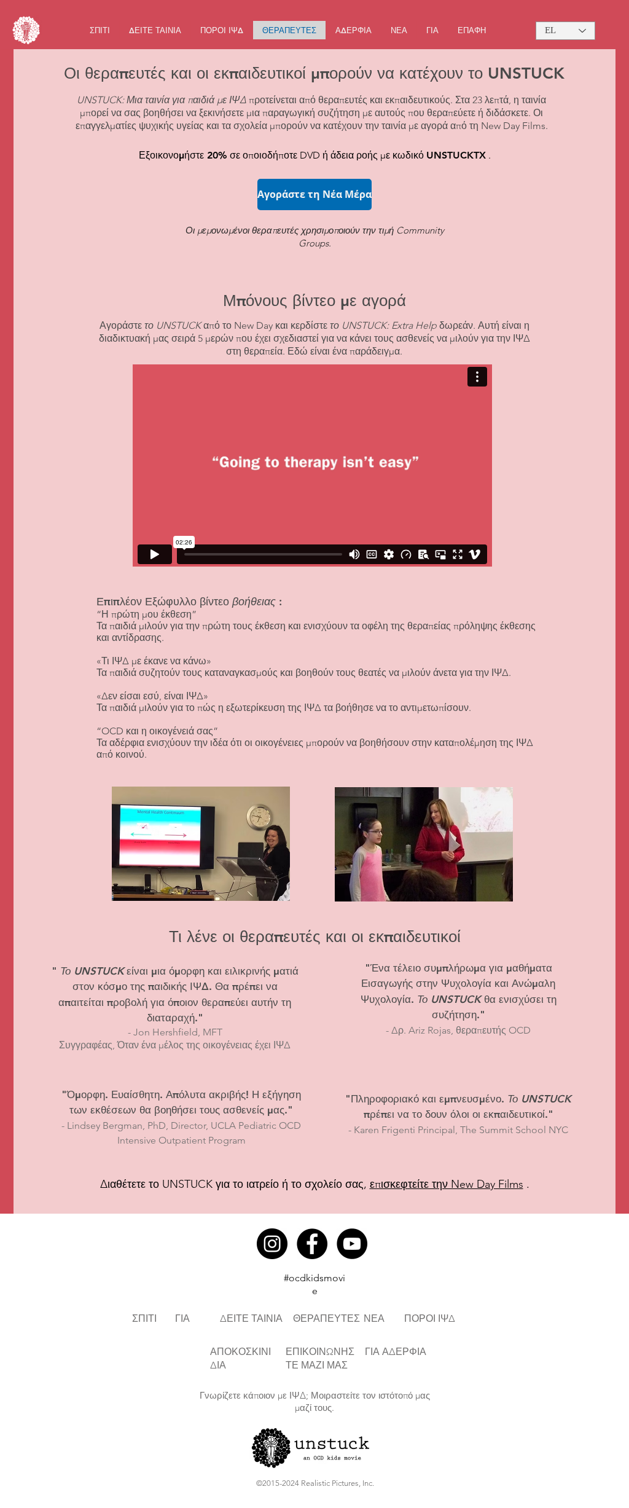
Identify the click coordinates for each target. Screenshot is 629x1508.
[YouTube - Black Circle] (352, 1243)
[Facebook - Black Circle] (312, 1243)
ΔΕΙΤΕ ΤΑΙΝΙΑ (251, 1318)
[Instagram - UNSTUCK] (272, 1243)
